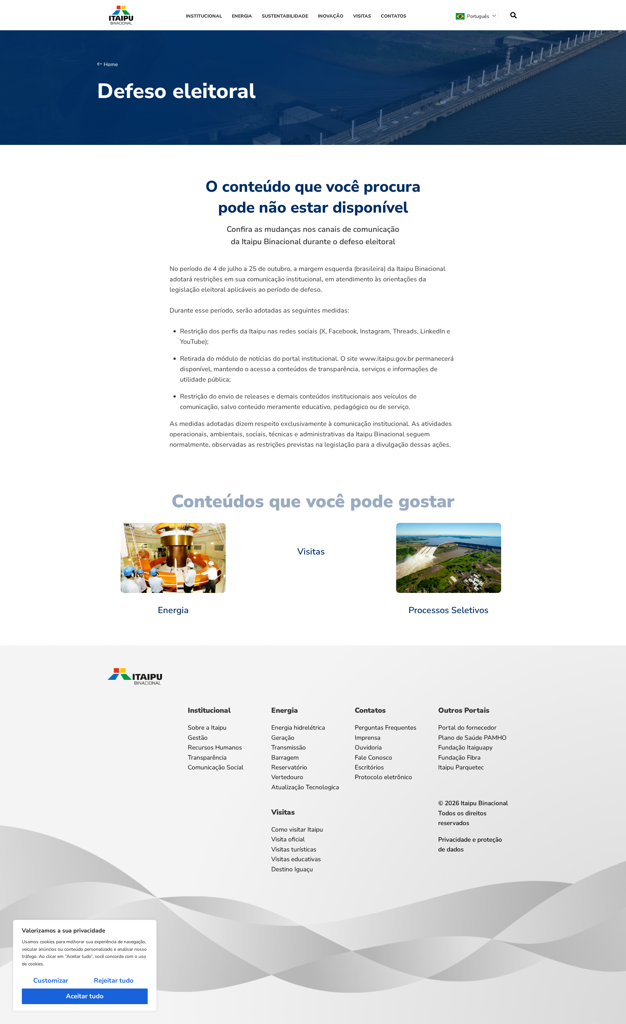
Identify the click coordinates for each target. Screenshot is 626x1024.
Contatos (393, 16)
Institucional (204, 16)
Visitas (362, 16)
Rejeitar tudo (114, 980)
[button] (513, 15)
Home (111, 64)
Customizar (50, 980)
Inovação (330, 16)
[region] (84, 965)
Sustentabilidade (285, 16)
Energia (242, 16)
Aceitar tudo (85, 996)
